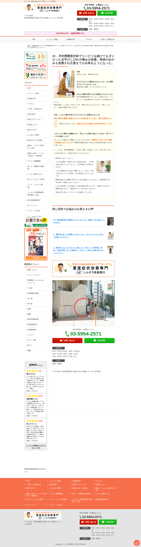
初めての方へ (32, 130)
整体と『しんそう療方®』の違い (35, 147)
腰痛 (29, 350)
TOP (33, 39)
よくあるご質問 (33, 135)
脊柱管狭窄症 (32, 324)
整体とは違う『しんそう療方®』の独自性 (35, 154)
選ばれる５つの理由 (34, 140)
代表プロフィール (34, 119)
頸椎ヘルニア (32, 270)
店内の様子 (31, 114)
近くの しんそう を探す (36, 179)
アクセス (89, 39)
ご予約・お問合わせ (107, 39)
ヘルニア (30, 335)
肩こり (29, 345)
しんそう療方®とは (34, 174)
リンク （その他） (34, 211)
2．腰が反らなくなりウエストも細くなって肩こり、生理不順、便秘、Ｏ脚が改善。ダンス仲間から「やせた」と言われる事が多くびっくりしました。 (79, 250)
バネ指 (29, 288)
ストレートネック (34, 275)
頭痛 (29, 309)
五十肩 (29, 298)
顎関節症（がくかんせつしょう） (35, 281)
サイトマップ (32, 205)
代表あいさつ (32, 124)
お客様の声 (70, 39)
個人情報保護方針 (34, 200)
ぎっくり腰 (31, 340)
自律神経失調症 (33, 293)
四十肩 (29, 304)
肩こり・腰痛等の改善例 (35, 167)
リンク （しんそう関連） (35, 186)
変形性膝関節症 (33, 319)
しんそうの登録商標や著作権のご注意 (35, 193)
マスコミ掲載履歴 (34, 161)
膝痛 (29, 314)
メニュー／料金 (52, 39)
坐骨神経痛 (31, 330)
